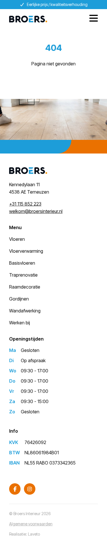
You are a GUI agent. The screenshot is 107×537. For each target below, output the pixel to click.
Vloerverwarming (26, 251)
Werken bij (19, 322)
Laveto (34, 534)
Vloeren (17, 239)
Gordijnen (19, 299)
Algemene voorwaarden (31, 523)
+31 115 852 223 (25, 204)
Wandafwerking (25, 311)
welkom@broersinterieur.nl (35, 211)
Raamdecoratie (24, 287)
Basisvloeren (22, 263)
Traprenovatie (23, 275)
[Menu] (91, 19)
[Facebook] (15, 489)
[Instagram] (29, 489)
